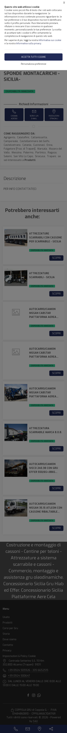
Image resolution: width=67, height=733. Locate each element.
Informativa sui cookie (50, 40)
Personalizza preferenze (33, 64)
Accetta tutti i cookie (33, 57)
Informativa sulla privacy (28, 43)
